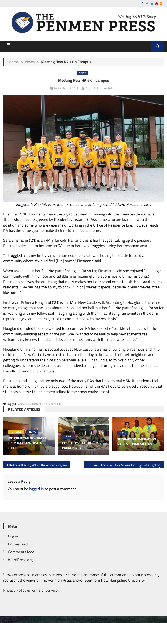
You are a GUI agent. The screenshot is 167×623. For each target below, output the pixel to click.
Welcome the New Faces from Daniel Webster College (27, 443)
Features (16, 432)
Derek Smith (93, 88)
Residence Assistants (30, 404)
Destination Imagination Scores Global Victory (136, 442)
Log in (13, 536)
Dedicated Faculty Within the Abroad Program (38, 465)
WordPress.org (20, 559)
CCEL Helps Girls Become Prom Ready (81, 445)
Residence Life (53, 404)
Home (14, 62)
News (30, 62)
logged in (36, 489)
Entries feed (18, 544)
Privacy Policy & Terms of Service (30, 590)
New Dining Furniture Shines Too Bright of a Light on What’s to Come (126, 465)
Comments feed (21, 552)
